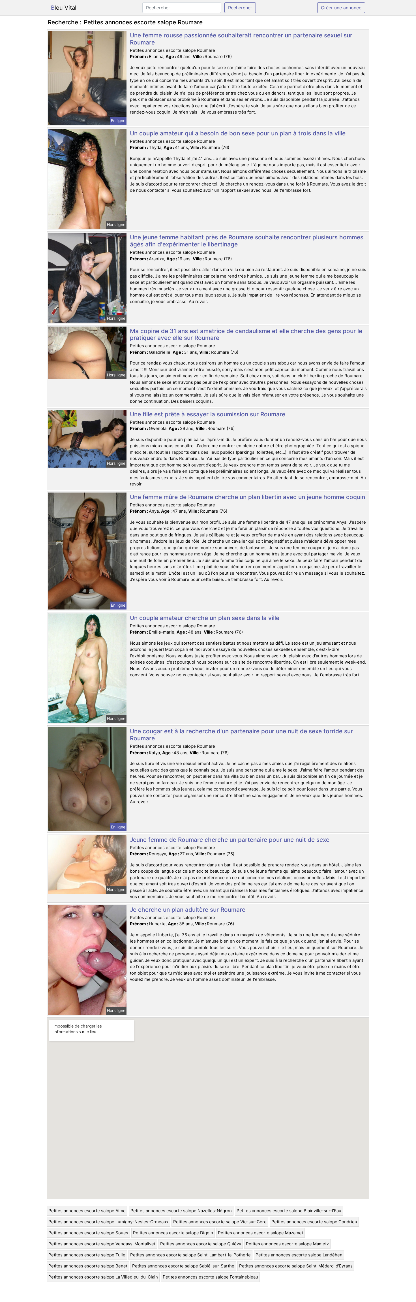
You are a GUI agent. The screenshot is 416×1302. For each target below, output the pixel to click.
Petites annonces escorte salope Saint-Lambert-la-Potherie (190, 1255)
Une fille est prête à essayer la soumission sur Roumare (207, 414)
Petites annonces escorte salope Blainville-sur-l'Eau (289, 1210)
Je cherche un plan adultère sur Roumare (187, 909)
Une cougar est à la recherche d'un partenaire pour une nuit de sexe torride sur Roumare (241, 735)
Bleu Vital (63, 7)
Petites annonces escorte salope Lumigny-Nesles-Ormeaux (108, 1221)
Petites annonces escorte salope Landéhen (299, 1255)
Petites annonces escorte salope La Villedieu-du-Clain (103, 1277)
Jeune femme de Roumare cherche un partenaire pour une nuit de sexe (229, 839)
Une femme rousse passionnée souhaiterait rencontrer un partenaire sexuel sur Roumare (241, 39)
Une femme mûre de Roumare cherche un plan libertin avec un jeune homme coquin (247, 496)
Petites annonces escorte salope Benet (87, 1266)
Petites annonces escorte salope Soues (88, 1232)
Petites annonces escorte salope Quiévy (200, 1243)
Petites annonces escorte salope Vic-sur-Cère (220, 1221)
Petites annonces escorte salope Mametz (287, 1243)
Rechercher (240, 7)
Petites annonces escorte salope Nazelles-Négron (181, 1210)
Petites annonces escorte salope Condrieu (314, 1221)
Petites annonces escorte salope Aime (87, 1210)
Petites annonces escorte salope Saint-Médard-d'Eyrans (296, 1266)
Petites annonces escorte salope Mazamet (260, 1232)
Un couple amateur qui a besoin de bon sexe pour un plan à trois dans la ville (238, 133)
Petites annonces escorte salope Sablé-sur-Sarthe (183, 1266)
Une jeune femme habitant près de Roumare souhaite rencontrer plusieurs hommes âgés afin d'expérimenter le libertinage (246, 241)
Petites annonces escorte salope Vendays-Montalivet (101, 1243)
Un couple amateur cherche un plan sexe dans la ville (204, 617)
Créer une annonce (341, 7)
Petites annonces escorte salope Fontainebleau (210, 1277)
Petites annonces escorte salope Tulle (86, 1255)
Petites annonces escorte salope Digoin (173, 1232)
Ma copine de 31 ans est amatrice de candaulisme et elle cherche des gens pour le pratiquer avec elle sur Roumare (246, 334)
